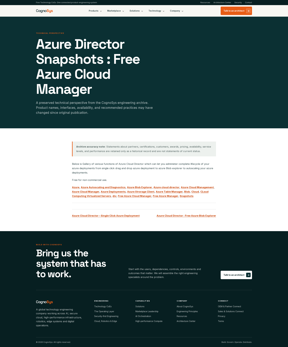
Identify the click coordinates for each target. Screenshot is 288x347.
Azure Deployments (113, 191)
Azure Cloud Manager (85, 191)
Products (93, 10)
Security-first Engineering (106, 316)
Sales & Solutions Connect (231, 311)
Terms (221, 321)
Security (238, 2)
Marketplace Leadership (146, 311)
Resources (205, 2)
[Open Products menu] (101, 11)
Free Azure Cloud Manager (134, 196)
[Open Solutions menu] (142, 11)
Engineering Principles (187, 311)
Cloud (195, 191)
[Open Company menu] (182, 11)
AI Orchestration (143, 316)
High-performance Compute (148, 321)
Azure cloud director (166, 187)
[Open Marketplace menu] (123, 11)
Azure (75, 187)
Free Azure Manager (165, 196)
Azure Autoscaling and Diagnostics (103, 187)
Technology (154, 10)
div (114, 196)
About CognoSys (185, 306)
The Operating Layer (104, 311)
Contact (248, 2)
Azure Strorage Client (140, 191)
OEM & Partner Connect (229, 306)
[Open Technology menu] (164, 11)
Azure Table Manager (169, 191)
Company (175, 10)
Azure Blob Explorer (139, 187)
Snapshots (187, 196)
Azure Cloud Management (197, 187)
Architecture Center (222, 2)
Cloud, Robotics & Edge (105, 321)
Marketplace (114, 10)
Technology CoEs (103, 306)
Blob (187, 191)
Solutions (135, 10)
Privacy (221, 316)
